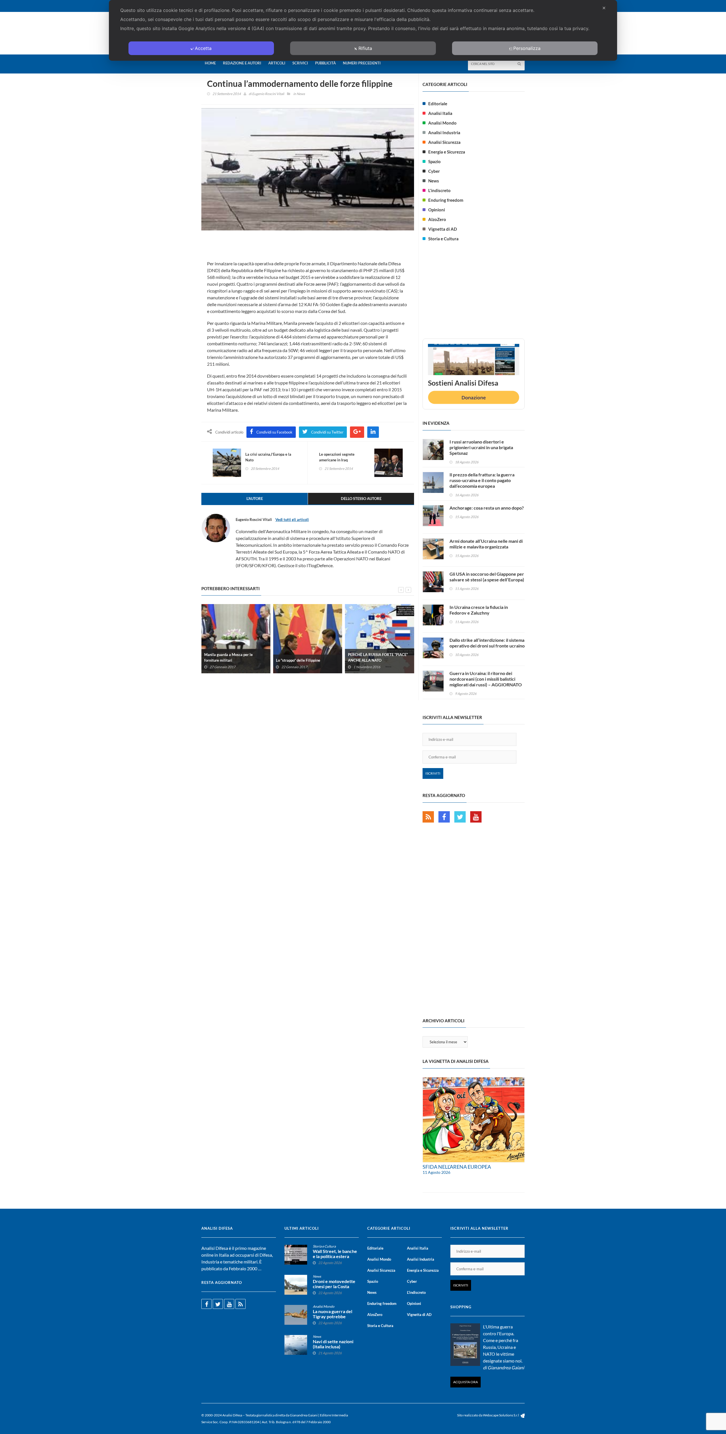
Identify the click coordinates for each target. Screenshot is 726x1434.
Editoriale (437, 103)
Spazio (434, 161)
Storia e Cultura (443, 238)
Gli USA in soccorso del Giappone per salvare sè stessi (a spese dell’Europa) (486, 576)
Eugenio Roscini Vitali (268, 94)
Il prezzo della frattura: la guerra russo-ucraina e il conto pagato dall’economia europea (481, 480)
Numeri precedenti (362, 63)
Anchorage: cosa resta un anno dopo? (486, 507)
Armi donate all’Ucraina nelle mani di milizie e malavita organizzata (486, 543)
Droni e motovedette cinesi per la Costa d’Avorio (334, 1286)
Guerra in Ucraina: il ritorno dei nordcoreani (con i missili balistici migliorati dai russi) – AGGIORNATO (485, 678)
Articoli (276, 63)
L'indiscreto (439, 190)
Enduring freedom (445, 200)
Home (210, 63)
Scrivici (300, 63)
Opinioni (436, 209)
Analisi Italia (440, 113)
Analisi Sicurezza (444, 142)
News (301, 94)
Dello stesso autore (361, 498)
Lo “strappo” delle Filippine (298, 660)
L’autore (254, 498)
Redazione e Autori (242, 63)
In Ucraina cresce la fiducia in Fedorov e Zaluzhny (478, 609)
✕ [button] (604, 8)
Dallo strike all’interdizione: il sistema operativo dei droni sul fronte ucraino (487, 642)
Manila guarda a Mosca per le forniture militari (228, 657)
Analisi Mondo (442, 122)
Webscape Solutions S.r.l (501, 1415)
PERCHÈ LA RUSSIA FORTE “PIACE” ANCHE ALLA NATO (378, 657)
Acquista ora (465, 1382)
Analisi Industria (444, 132)
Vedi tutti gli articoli (292, 519)
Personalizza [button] (527, 48)
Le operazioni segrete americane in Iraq (336, 457)
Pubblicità (325, 63)
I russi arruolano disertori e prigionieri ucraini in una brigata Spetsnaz (481, 447)
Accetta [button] (203, 48)
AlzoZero (437, 219)
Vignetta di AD (442, 229)
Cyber (434, 171)
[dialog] (363, 30)
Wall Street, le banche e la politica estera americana (335, 1256)
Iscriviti (432, 773)
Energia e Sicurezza (446, 151)
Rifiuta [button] (365, 48)
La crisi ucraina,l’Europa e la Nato (268, 457)
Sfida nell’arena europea (457, 1167)
